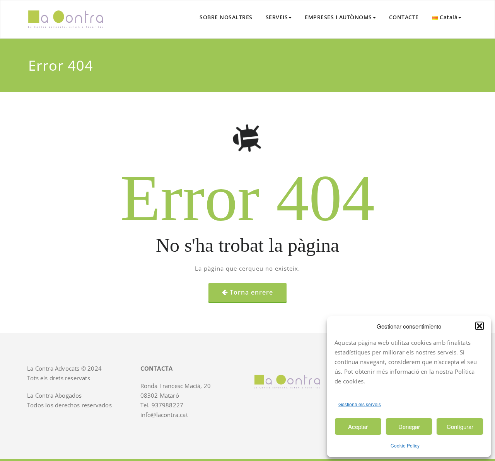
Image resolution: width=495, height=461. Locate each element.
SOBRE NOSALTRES (226, 17)
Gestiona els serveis (359, 404)
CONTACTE (404, 17)
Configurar (460, 426)
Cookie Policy (405, 445)
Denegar (409, 426)
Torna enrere (251, 292)
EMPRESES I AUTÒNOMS (338, 17)
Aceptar (358, 426)
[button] (479, 326)
